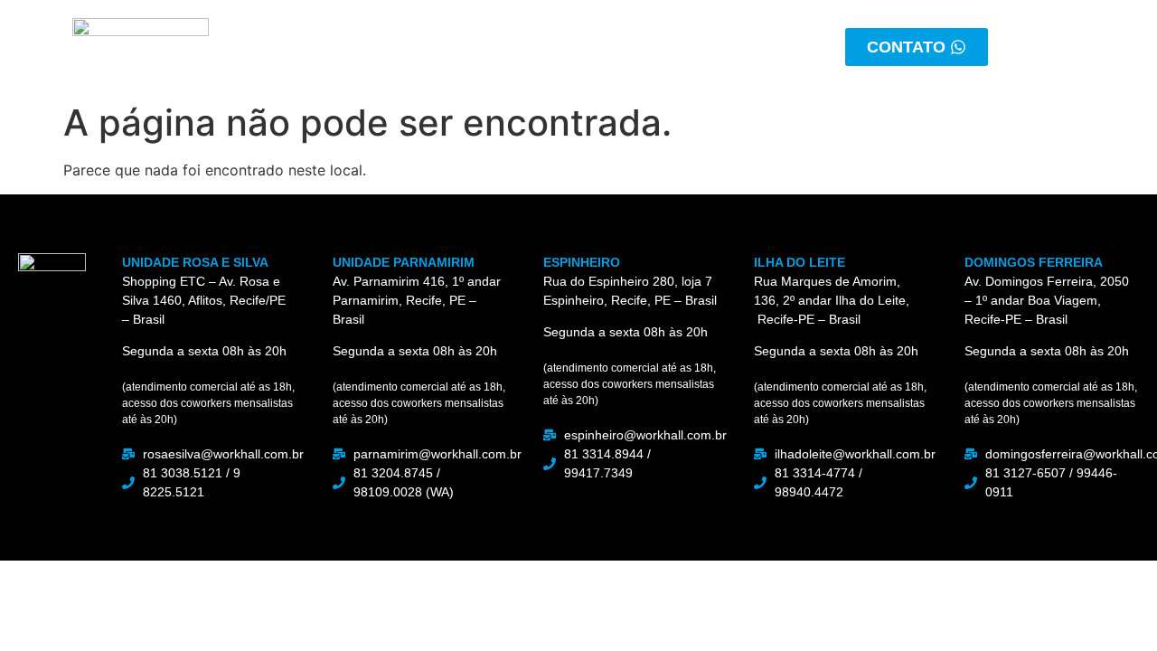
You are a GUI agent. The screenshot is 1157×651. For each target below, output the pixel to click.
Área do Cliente (684, 46)
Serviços (429, 46)
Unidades (542, 46)
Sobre (329, 46)
